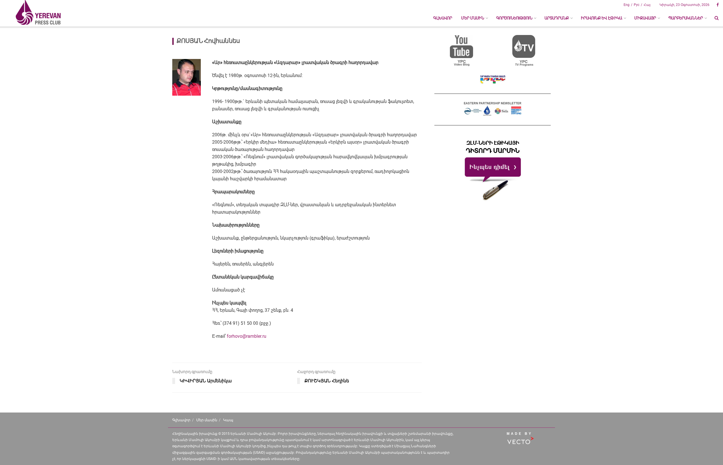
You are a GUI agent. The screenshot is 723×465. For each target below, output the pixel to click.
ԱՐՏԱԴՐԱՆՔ (557, 18)
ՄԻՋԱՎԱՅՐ (645, 18)
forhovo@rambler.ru (246, 336)
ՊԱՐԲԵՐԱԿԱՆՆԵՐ (685, 18)
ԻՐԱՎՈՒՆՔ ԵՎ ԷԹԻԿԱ (601, 18)
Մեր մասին (206, 420)
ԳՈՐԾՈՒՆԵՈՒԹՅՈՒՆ (514, 18)
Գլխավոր (442, 18)
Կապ (228, 420)
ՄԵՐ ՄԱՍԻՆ (472, 18)
